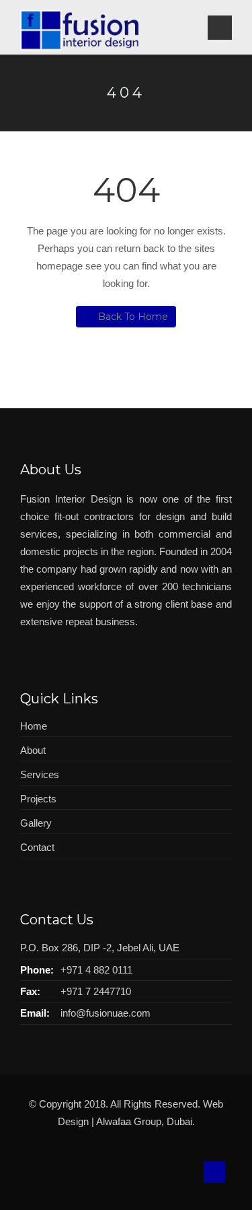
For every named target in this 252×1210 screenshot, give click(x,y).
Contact (37, 847)
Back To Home (133, 317)
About (33, 750)
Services (39, 774)
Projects (38, 798)
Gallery (36, 823)
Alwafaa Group (128, 1121)
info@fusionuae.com (105, 1013)
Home (33, 726)
